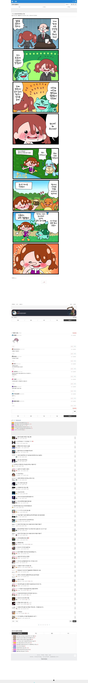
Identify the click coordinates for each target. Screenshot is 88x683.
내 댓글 (44, 6)
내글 (19, 6)
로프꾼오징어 (15, 15)
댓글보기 (70, 416)
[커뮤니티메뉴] (12, 1)
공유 (71, 304)
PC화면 (42, 654)
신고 (17, 304)
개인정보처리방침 (38, 656)
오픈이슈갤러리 (15, 4)
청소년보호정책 (46, 656)
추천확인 (13, 304)
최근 (13, 621)
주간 (36, 633)
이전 (44, 320)
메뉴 (12, 317)
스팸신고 (20, 304)
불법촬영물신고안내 (54, 656)
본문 (31, 320)
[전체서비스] (75, 1)
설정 (50, 654)
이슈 (68, 633)
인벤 (16, 1)
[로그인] (73, 1)
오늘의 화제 (20, 633)
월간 (52, 633)
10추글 (69, 6)
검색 (70, 621)
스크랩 (74, 304)
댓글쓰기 (70, 320)
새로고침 (74, 332)
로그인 (38, 654)
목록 (18, 320)
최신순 (20, 332)
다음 (57, 320)
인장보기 (15, 317)
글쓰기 (75, 4)
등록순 (17, 332)
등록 (75, 411)
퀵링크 (46, 654)
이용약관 (31, 656)
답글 (13, 346)
